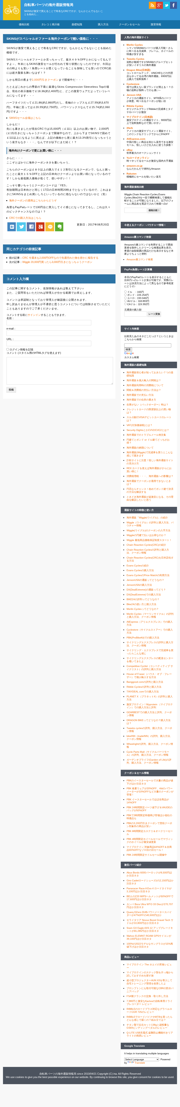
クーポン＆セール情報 (136, 773)
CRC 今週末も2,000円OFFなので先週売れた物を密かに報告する (60, 257)
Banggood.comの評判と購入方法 (145, 681)
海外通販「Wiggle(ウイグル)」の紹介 (147, 517)
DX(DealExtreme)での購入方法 (144, 594)
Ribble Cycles (135, 106)
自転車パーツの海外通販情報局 (48, 5)
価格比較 (24, 24)
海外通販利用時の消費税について (145, 385)
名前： (10, 318)
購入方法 (103, 24)
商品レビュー (131, 957)
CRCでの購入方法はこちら (25, 217)
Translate (140, 1062)
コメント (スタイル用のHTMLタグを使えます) (34, 352)
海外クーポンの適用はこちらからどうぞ (33, 200)
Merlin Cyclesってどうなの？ (143, 609)
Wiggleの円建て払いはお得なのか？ (146, 535)
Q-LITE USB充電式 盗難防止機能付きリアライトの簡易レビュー (150, 1034)
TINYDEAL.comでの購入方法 (143, 691)
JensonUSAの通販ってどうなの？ (145, 580)
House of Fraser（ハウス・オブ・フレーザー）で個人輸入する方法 (149, 676)
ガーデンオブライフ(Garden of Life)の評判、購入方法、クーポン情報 (149, 761)
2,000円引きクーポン (45, 79)
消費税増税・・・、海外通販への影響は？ (150, 476)
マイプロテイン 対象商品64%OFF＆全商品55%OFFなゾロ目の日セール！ (149, 848)
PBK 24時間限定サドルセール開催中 (147, 854)
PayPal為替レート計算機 (138, 269)
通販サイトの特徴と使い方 (139, 510)
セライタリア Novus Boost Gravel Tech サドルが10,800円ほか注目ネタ (150, 922)
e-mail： (11, 328)
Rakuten (132, 173)
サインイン (34, 314)
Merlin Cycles (135, 44)
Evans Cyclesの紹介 (138, 565)
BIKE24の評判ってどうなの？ (143, 599)
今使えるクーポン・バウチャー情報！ (145, 225)
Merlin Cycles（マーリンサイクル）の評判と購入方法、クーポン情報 (150, 615)
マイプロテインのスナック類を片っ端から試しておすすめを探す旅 (150, 974)
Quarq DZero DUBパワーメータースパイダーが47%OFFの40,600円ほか (149, 914)
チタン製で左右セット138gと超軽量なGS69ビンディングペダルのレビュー (148, 1026)
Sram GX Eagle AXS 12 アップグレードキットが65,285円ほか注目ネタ (150, 929)
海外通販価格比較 (134, 186)
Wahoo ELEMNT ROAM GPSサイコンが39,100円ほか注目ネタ (149, 937)
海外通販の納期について (140, 447)
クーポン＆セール (129, 24)
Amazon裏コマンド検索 (137, 236)
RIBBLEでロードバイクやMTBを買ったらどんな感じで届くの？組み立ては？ (149, 1018)
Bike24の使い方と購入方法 (141, 604)
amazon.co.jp (135, 165)
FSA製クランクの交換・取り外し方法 (147, 996)
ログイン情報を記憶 (21, 349)
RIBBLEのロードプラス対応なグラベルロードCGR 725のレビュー (149, 1011)
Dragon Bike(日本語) (138, 70)
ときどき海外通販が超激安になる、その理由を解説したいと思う (150, 498)
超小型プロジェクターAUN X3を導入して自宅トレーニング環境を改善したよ (149, 982)
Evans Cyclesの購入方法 (140, 570)
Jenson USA (134, 94)
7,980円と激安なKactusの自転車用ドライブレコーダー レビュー (149, 1003)
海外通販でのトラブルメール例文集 (146, 434)
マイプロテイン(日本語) (140, 116)
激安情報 (156, 24)
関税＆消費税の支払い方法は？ (144, 390)
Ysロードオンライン (138, 157)
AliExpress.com (136, 138)
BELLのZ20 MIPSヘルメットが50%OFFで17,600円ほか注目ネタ (150, 898)
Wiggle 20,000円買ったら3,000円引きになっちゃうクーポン (57, 261)
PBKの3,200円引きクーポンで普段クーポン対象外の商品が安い (149, 825)
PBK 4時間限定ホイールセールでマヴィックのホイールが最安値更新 (150, 841)
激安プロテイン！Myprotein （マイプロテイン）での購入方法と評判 (150, 706)
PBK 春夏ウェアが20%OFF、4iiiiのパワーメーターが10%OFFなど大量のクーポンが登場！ (150, 791)
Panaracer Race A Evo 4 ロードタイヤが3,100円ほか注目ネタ (149, 890)
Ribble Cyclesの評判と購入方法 (144, 686)
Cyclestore (133, 84)
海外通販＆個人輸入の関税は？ (144, 380)
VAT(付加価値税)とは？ (139, 425)
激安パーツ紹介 (133, 864)
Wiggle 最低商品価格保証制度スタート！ (149, 540)
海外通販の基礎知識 (135, 364)
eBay (130, 150)
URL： (10, 339)
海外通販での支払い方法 (140, 394)
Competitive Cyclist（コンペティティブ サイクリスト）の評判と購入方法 (150, 668)
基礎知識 (77, 24)
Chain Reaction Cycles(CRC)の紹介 (146, 544)
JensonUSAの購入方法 (139, 584)
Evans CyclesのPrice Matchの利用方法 (148, 575)
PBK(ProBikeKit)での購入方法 (143, 637)
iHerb (130, 128)
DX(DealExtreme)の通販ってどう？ (146, 589)
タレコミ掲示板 (50, 24)
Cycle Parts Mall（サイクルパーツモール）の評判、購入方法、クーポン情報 (148, 753)
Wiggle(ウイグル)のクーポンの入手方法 (148, 530)
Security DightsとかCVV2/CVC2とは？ (148, 430)
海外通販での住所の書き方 (141, 399)
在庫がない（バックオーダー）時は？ (147, 404)
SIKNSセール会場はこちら (25, 117)
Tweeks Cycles (135, 58)
